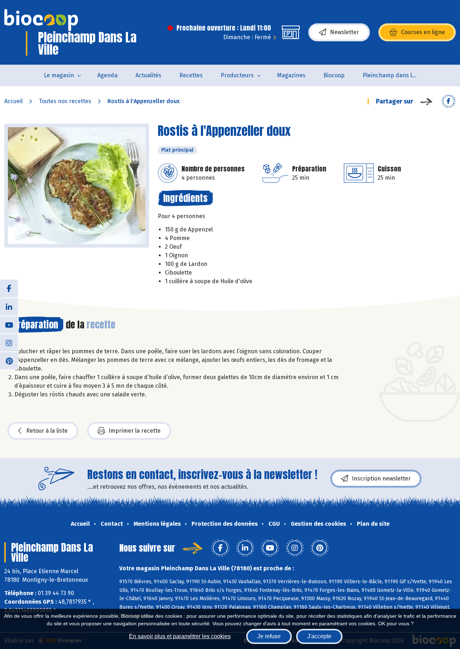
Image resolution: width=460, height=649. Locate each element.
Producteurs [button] (237, 75)
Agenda (107, 75)
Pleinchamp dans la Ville (394, 75)
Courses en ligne (423, 32)
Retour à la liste (47, 430)
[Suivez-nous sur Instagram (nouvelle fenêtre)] (9, 342)
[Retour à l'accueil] (41, 20)
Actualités (148, 75)
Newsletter (344, 32)
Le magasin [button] (59, 75)
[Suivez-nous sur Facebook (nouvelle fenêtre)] (9, 289)
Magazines (291, 75)
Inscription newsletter (381, 478)
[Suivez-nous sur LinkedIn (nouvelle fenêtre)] (9, 307)
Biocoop (334, 75)
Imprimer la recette (135, 430)
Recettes (191, 75)
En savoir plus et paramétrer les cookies (180, 636)
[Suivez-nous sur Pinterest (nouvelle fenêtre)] (9, 360)
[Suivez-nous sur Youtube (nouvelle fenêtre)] (9, 324)
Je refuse (269, 636)
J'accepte (319, 636)
